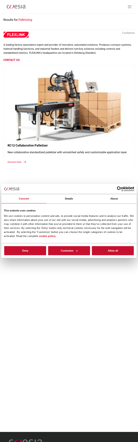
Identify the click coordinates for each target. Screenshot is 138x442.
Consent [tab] (24, 198)
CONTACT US (11, 60)
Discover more (15, 162)
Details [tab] (69, 198)
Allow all (113, 250)
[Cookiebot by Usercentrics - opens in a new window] (119, 188)
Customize (67, 250)
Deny (25, 250)
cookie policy (47, 235)
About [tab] (114, 198)
